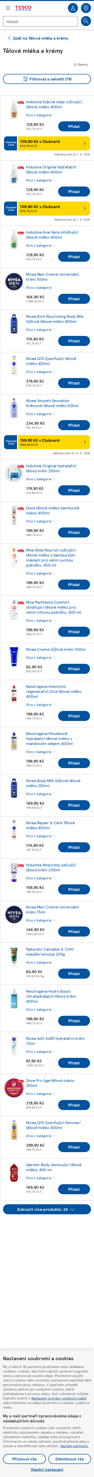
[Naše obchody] (86, 8)
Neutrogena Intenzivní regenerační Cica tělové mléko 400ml (53, 691)
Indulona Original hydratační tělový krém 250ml (51, 468)
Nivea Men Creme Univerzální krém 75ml (52, 909)
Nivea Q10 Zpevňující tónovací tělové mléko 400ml (53, 1125)
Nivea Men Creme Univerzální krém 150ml (52, 276)
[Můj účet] (73, 8)
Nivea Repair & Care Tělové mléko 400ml (50, 825)
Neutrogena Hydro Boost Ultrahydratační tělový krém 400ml (51, 996)
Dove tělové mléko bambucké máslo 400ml (52, 510)
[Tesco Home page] (23, 8)
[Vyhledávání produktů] (86, 21)
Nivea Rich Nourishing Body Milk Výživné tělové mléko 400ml (54, 318)
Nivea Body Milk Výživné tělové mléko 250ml (53, 783)
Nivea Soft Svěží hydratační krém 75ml (55, 1040)
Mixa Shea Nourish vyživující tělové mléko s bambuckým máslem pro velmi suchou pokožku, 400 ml (51, 557)
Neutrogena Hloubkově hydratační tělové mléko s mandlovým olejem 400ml (49, 738)
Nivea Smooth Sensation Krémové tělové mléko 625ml (52, 403)
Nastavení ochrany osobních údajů (58, 1398)
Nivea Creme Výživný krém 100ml (56, 649)
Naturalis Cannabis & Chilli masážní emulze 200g (50, 951)
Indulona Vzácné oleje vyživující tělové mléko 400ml (54, 104)
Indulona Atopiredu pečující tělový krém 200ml (51, 867)
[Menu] (8, 8)
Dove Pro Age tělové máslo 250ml (50, 1082)
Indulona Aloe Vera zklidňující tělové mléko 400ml (52, 234)
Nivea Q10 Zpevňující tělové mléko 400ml (51, 360)
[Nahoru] (49, 1226)
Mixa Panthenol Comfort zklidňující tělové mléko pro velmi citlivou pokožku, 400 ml (53, 607)
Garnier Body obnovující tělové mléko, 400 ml (53, 1167)
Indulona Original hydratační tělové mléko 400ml (51, 169)
